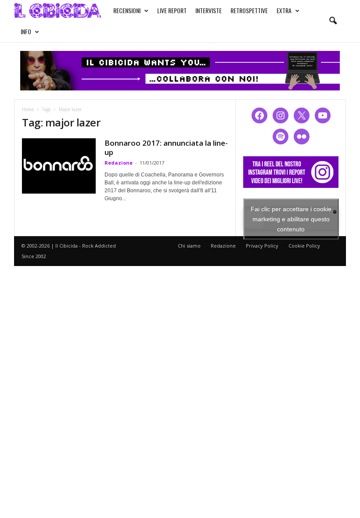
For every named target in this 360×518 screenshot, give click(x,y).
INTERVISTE (208, 10)
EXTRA (284, 10)
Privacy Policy (262, 245)
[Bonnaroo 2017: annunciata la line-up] (59, 166)
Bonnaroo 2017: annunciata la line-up (166, 147)
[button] (332, 21)
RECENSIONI (126, 10)
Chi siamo (189, 245)
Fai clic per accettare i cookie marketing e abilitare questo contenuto (291, 218)
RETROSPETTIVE (249, 10)
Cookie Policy (304, 245)
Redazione (118, 162)
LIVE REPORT (172, 10)
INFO (26, 31)
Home (28, 109)
